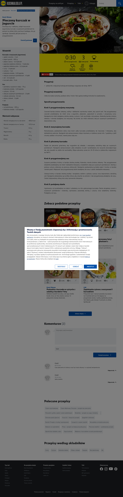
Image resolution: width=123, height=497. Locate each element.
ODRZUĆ (76, 266)
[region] (61, 248)
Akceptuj (90, 266)
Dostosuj (61, 266)
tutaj (56, 259)
